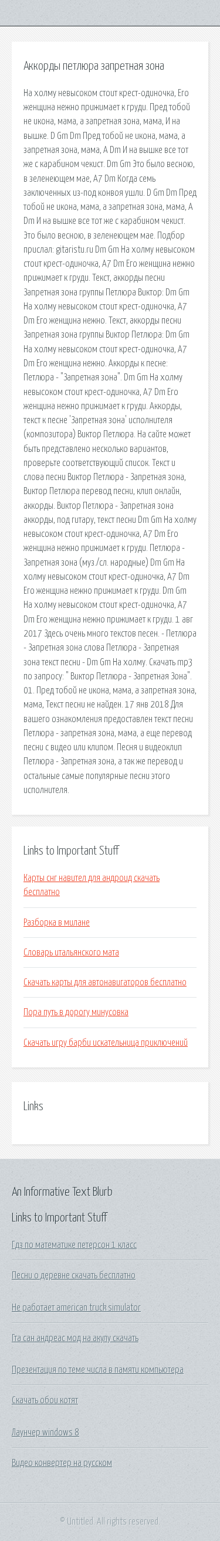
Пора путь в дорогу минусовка (75, 1012)
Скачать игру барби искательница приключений (105, 1042)
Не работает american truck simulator (76, 1307)
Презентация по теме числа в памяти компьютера (98, 1370)
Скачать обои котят (45, 1400)
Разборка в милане (56, 922)
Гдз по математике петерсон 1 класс (74, 1245)
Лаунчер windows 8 (45, 1432)
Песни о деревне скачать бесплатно (74, 1275)
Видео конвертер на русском (62, 1463)
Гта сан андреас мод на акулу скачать (75, 1338)
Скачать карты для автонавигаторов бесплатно (105, 982)
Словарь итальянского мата (71, 952)
